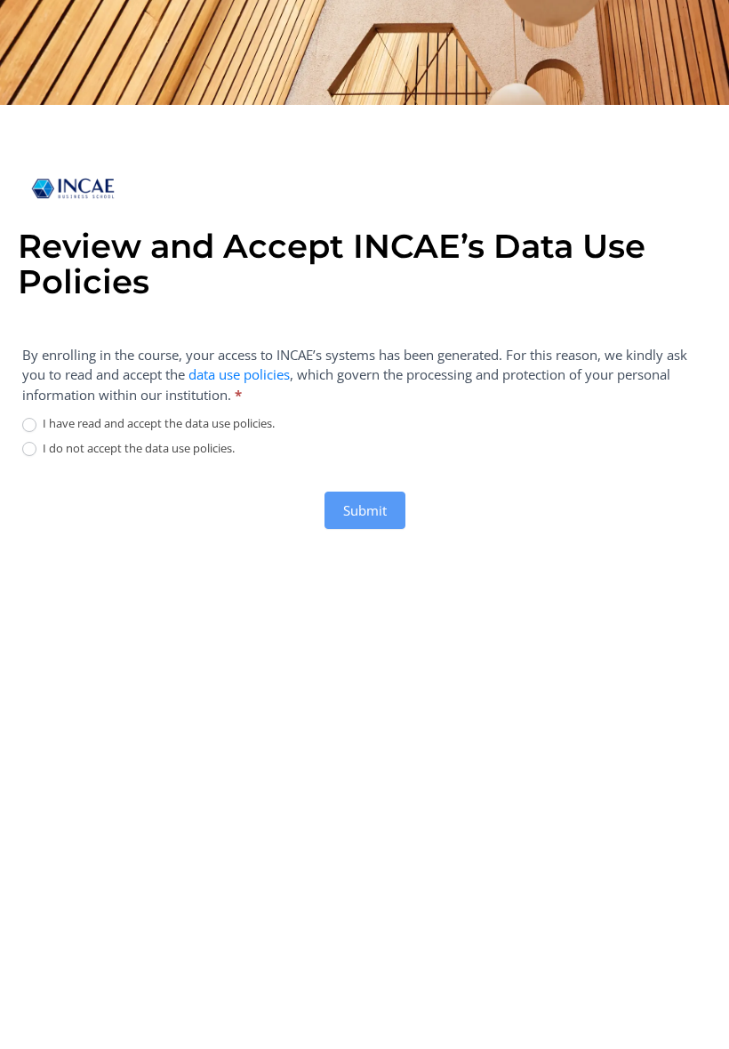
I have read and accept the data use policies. (157, 423)
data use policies (239, 374)
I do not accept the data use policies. (137, 448)
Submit (365, 510)
